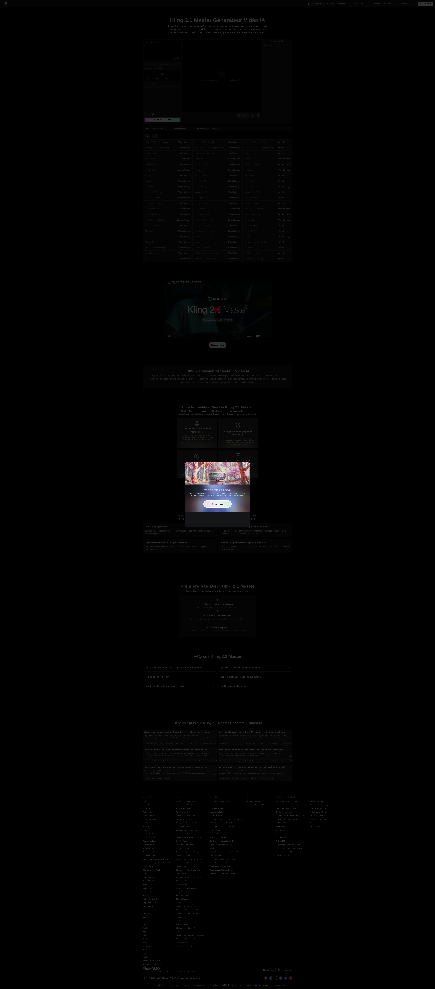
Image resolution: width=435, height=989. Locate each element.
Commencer (217, 504)
